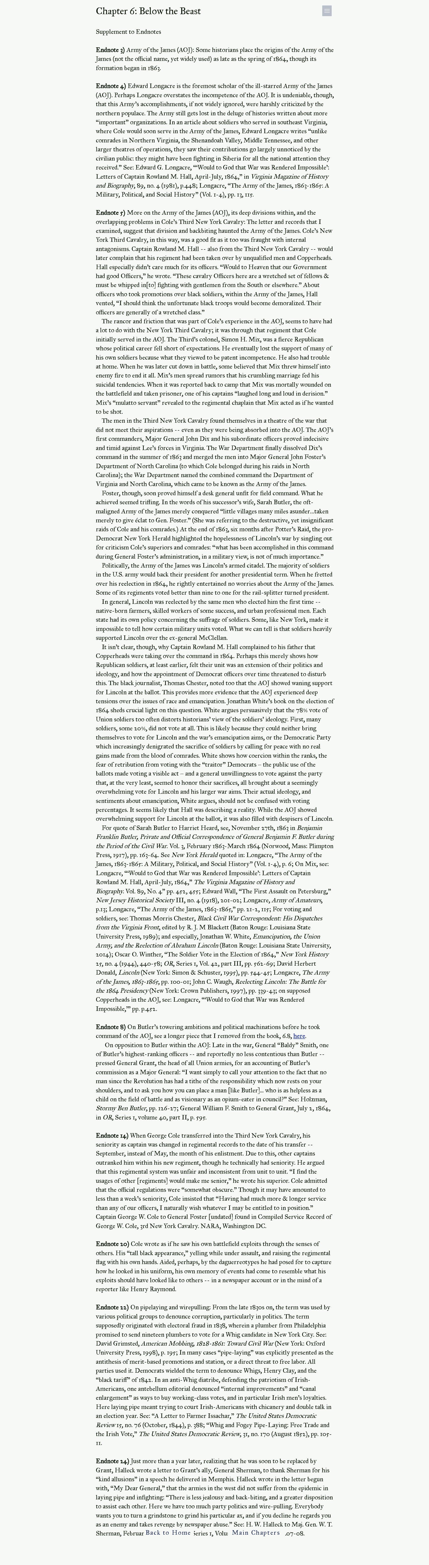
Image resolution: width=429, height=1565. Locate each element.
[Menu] (327, 10)
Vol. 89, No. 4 (143, 891)
